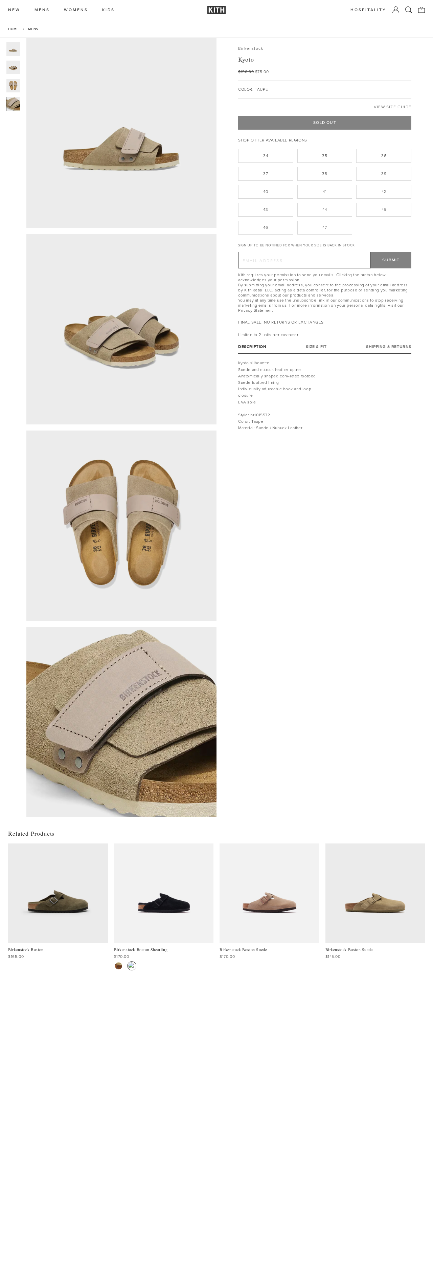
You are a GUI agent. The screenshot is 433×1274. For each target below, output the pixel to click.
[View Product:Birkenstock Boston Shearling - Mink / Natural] (118, 965)
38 (324, 174)
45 (384, 209)
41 (324, 192)
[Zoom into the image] (121, 133)
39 (383, 174)
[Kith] (216, 10)
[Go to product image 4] (13, 104)
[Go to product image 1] (13, 49)
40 (265, 192)
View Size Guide (392, 107)
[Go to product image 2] (13, 67)
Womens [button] (76, 10)
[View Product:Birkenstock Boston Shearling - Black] (131, 965)
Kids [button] (108, 10)
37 (265, 174)
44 (324, 209)
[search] (408, 9)
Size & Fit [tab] (316, 346)
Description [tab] (252, 346)
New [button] (14, 10)
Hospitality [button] (368, 10)
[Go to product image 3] (13, 86)
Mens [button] (42, 10)
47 (324, 227)
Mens (33, 28)
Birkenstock (250, 48)
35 (324, 156)
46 (265, 227)
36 (383, 156)
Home (13, 28)
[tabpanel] (324, 395)
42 (384, 192)
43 (265, 209)
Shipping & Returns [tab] (388, 346)
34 (265, 156)
